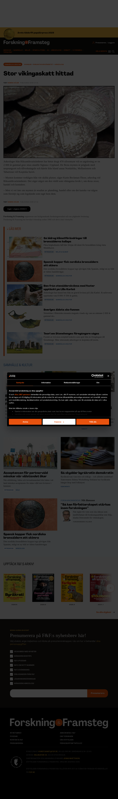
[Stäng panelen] (108, 376)
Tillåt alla (92, 422)
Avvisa (25, 422)
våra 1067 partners (22, 394)
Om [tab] (97, 383)
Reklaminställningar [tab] (72, 383)
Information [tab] (46, 383)
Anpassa (57, 422)
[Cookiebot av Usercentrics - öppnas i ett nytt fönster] (93, 376)
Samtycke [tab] (20, 383)
